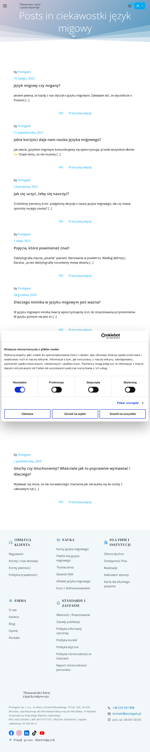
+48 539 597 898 (123, 708)
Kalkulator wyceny (116, 575)
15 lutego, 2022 (24, 78)
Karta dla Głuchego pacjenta (117, 584)
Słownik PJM (64, 574)
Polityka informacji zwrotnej (69, 631)
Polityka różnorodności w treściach (73, 656)
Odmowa (27, 413)
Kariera (14, 617)
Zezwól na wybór (75, 413)
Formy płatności (20, 568)
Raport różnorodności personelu (71, 667)
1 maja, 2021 (22, 241)
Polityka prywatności (23, 575)
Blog (12, 624)
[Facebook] (11, 733)
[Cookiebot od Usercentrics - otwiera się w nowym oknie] (104, 336)
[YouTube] (42, 733)
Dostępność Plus (115, 561)
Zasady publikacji (68, 622)
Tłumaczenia (65, 567)
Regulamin (16, 554)
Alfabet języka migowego (73, 581)
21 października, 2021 (28, 133)
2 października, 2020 (28, 461)
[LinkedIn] (26, 733)
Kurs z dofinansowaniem (73, 588)
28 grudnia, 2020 (25, 295)
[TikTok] (34, 733)
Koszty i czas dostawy (23, 561)
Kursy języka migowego (72, 549)
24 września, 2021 (26, 187)
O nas (13, 610)
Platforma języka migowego (67, 558)
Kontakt (14, 638)
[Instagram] (19, 733)
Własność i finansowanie (73, 615)
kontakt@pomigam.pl (126, 714)
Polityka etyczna (67, 647)
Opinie (13, 631)
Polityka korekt (66, 640)
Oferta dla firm (114, 554)
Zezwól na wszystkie (123, 413)
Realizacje (110, 568)
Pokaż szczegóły (128, 402)
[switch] (56, 389)
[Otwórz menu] (5, 5)
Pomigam (24, 72)
